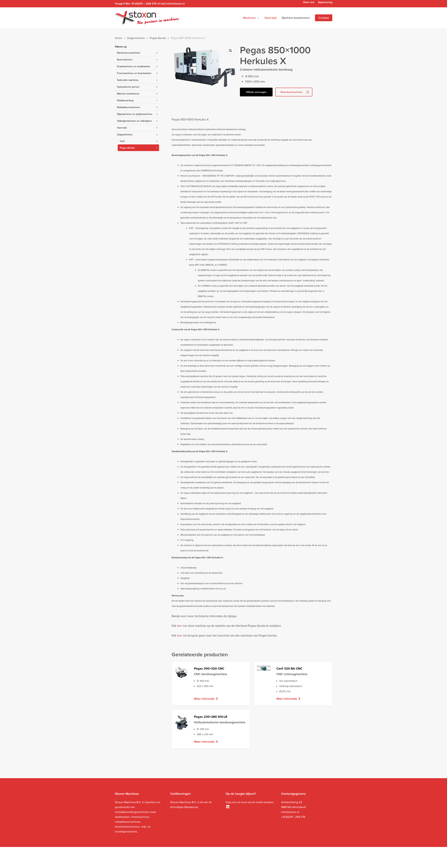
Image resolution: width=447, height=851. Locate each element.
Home (118, 38)
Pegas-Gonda (158, 38)
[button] (230, 51)
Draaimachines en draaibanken (133, 66)
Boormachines (125, 59)
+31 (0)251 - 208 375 (293, 817)
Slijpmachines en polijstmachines (134, 114)
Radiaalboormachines (128, 107)
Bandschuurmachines (128, 52)
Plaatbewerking (125, 100)
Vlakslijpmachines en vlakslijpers (134, 121)
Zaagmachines (136, 38)
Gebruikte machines (128, 80)
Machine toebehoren (128, 93)
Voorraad (122, 127)
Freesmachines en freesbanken (134, 73)
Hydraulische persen (128, 87)
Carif (122, 141)
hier (179, 626)
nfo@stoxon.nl (290, 812)
